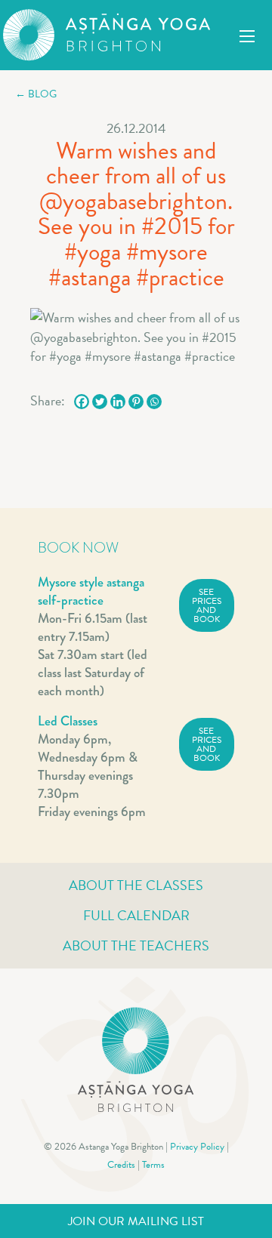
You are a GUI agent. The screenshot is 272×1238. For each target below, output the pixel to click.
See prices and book (206, 605)
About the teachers (136, 945)
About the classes (136, 885)
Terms (153, 1164)
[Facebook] (81, 401)
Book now (78, 548)
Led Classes (67, 721)
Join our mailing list (136, 1221)
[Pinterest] (136, 401)
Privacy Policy (197, 1146)
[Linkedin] (117, 401)
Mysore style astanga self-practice (91, 591)
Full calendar (136, 915)
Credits (121, 1164)
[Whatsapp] (154, 401)
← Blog (36, 94)
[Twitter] (99, 401)
